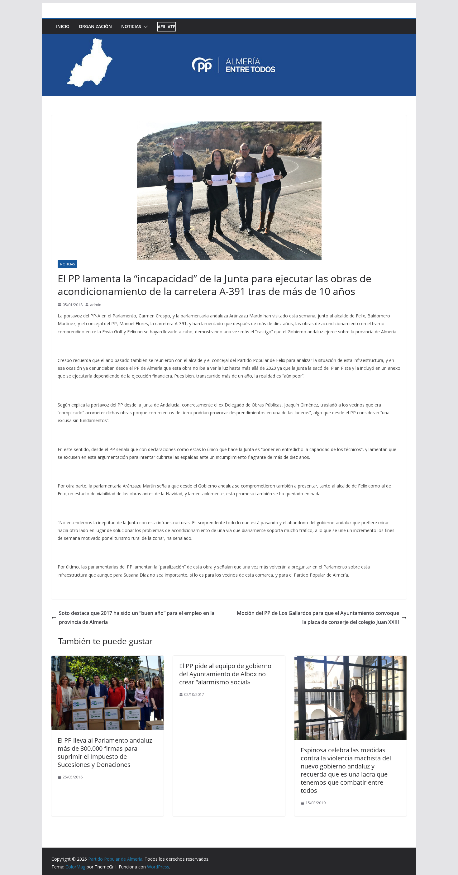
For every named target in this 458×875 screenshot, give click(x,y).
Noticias (131, 26)
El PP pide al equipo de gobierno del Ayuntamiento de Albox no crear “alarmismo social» (225, 674)
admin (95, 304)
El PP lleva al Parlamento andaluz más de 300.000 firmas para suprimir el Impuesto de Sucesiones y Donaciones (105, 752)
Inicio (62, 26)
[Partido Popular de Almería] (229, 38)
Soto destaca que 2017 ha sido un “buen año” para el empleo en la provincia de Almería (136, 617)
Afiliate (166, 27)
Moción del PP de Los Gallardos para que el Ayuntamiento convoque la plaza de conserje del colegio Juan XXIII (318, 617)
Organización (95, 26)
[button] (144, 26)
